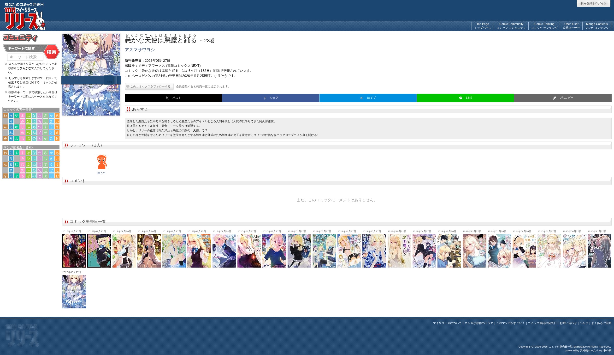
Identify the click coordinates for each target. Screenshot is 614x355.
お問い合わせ (568, 323)
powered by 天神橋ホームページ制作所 (589, 350)
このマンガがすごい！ (510, 323)
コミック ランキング (544, 26)
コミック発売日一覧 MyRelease (568, 346)
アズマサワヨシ (140, 49)
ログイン (601, 3)
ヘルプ (584, 323)
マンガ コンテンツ (597, 26)
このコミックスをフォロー (147, 86)
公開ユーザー (571, 26)
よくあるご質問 (601, 323)
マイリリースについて (447, 323)
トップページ (482, 26)
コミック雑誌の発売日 (542, 323)
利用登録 (586, 3)
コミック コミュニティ (511, 26)
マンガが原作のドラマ (479, 323)
